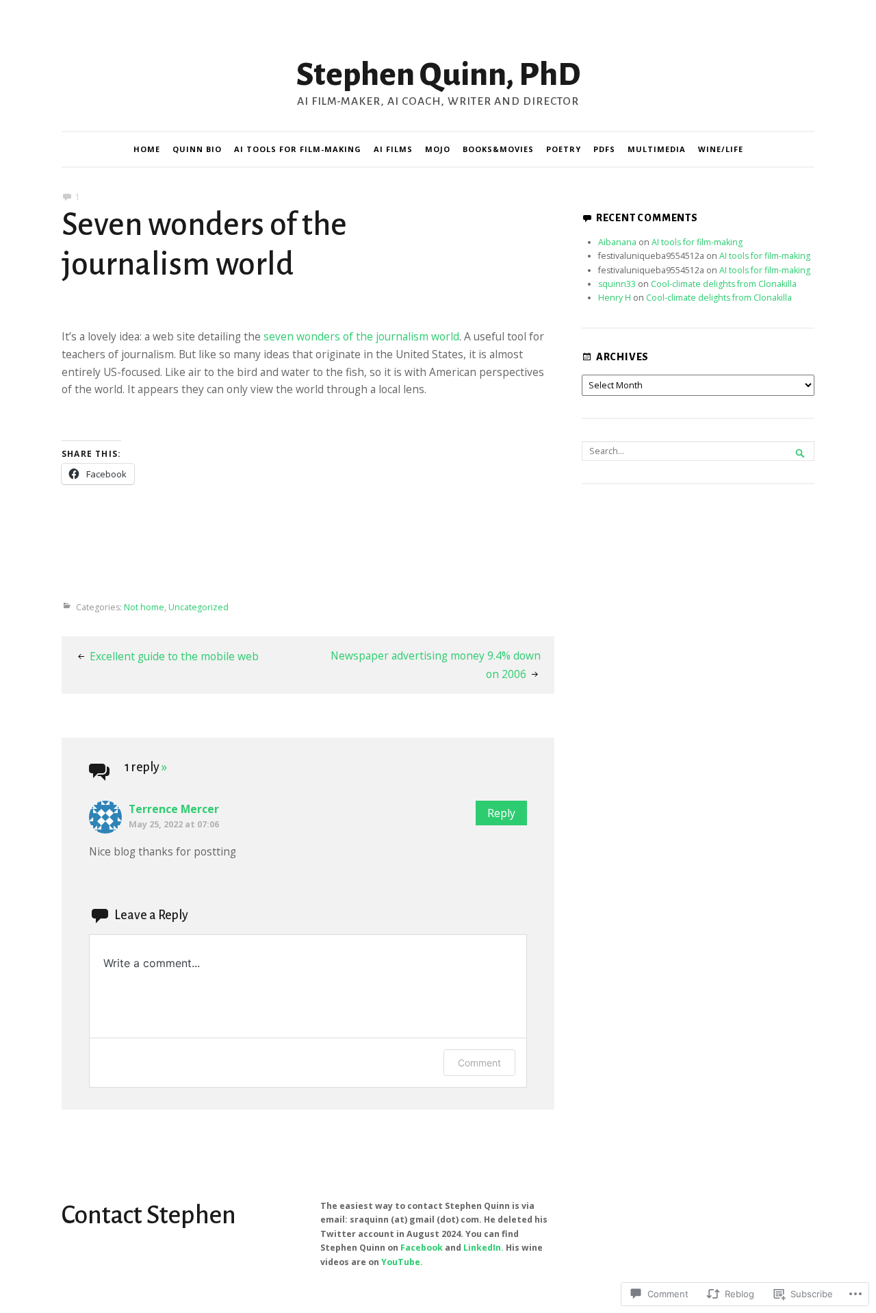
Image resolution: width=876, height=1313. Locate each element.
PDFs (604, 149)
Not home (144, 607)
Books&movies (498, 149)
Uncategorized (198, 607)
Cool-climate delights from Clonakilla (724, 284)
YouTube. (402, 1262)
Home (146, 149)
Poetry (563, 149)
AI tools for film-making (297, 149)
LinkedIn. (483, 1247)
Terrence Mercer (174, 808)
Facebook (421, 1247)
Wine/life (720, 149)
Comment (479, 1062)
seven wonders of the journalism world (361, 336)
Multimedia (657, 149)
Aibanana (617, 242)
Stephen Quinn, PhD (438, 75)
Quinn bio (197, 149)
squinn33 (617, 284)
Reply (501, 813)
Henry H (614, 297)
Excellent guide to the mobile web (174, 656)
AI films (393, 149)
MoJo (437, 149)
